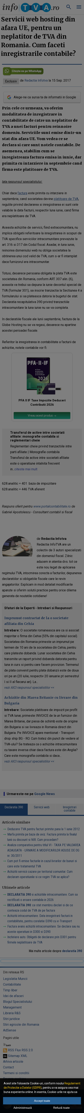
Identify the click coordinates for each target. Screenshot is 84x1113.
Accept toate (42, 1100)
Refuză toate (61, 1107)
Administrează (22, 1107)
